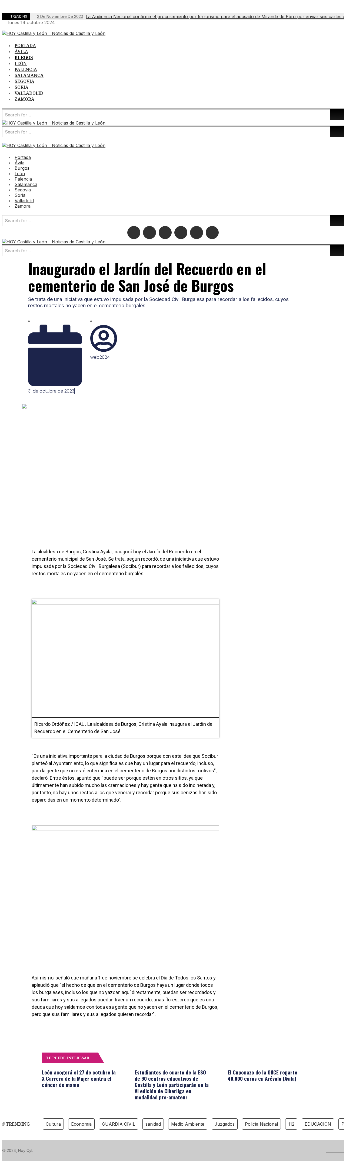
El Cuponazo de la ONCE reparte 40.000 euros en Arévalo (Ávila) (262, 1075)
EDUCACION (318, 1124)
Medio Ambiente (187, 1124)
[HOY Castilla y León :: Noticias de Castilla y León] (53, 33)
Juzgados (225, 1124)
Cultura (53, 1124)
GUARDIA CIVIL (118, 1124)
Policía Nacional (261, 1124)
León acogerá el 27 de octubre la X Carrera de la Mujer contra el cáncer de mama (79, 1078)
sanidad (153, 1124)
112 (291, 1124)
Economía (81, 1124)
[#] (3, 28)
